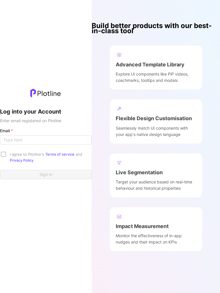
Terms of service (59, 154)
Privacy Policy (22, 160)
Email (6, 130)
